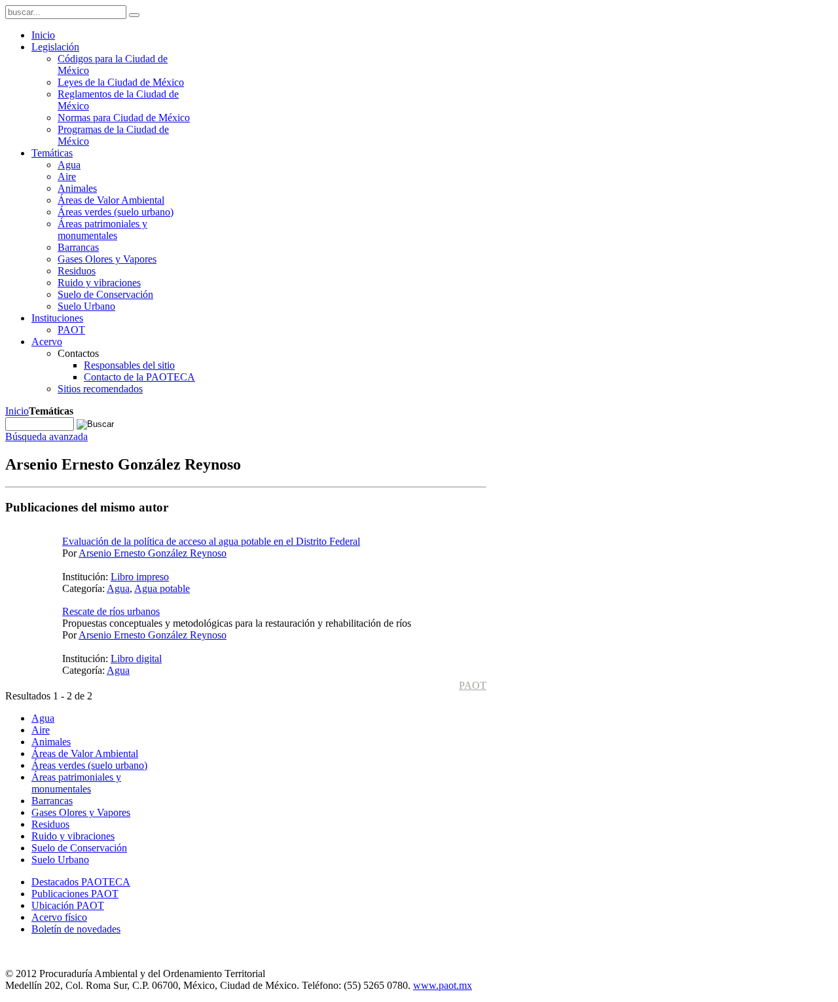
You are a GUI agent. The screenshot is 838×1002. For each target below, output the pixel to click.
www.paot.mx (442, 985)
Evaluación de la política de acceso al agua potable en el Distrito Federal (211, 541)
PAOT (472, 685)
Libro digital (136, 658)
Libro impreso (140, 576)
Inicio (17, 411)
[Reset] (134, 15)
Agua (118, 588)
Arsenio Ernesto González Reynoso (153, 553)
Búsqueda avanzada (46, 436)
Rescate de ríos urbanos (111, 611)
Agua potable (162, 588)
